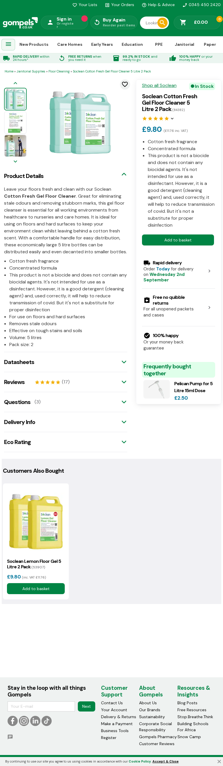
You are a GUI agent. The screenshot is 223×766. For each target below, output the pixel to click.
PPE (159, 44)
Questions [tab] (17, 402)
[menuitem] (8, 45)
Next (86, 706)
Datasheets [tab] (19, 362)
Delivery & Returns (118, 716)
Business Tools (115, 730)
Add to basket (178, 240)
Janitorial (184, 44)
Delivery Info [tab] (19, 422)
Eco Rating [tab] (17, 442)
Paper (210, 44)
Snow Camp (189, 736)
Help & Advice (158, 4)
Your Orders (119, 4)
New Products (33, 44)
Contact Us (112, 702)
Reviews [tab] (14, 382)
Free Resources (191, 709)
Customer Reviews (157, 743)
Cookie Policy (140, 761)
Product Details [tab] (24, 176)
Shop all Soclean (159, 85)
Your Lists (84, 4)
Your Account (114, 709)
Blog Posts (187, 702)
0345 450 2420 (201, 4)
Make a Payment (117, 723)
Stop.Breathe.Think (195, 716)
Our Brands (149, 709)
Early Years (102, 44)
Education (132, 44)
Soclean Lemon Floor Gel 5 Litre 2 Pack (34, 564)
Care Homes (69, 44)
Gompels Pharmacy (158, 736)
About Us (148, 702)
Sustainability (152, 716)
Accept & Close (165, 761)
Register (108, 737)
